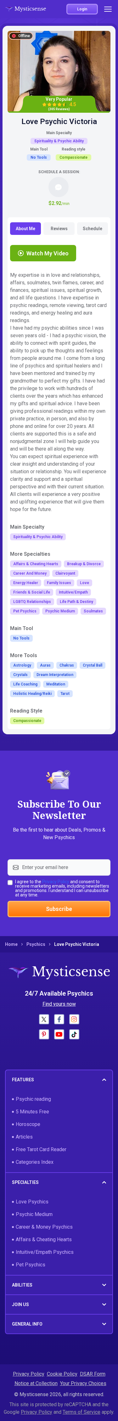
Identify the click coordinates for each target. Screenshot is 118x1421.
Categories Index (34, 1162)
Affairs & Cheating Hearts (44, 1239)
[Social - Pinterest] (44, 1034)
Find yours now (59, 1004)
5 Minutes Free (32, 1112)
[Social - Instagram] (74, 1019)
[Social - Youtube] (59, 1034)
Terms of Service (81, 1412)
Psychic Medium (34, 1214)
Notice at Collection (36, 1383)
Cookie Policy (62, 1374)
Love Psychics (32, 1202)
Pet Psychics (30, 1265)
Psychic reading (33, 1099)
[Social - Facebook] (59, 1019)
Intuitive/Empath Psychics (45, 1252)
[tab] (25, 228)
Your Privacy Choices (83, 1383)
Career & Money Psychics (44, 1227)
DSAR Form (92, 1374)
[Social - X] (44, 1019)
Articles (24, 1137)
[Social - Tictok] (74, 1034)
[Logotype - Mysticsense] (25, 9)
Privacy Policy (55, 881)
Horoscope (28, 1124)
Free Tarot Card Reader (41, 1149)
